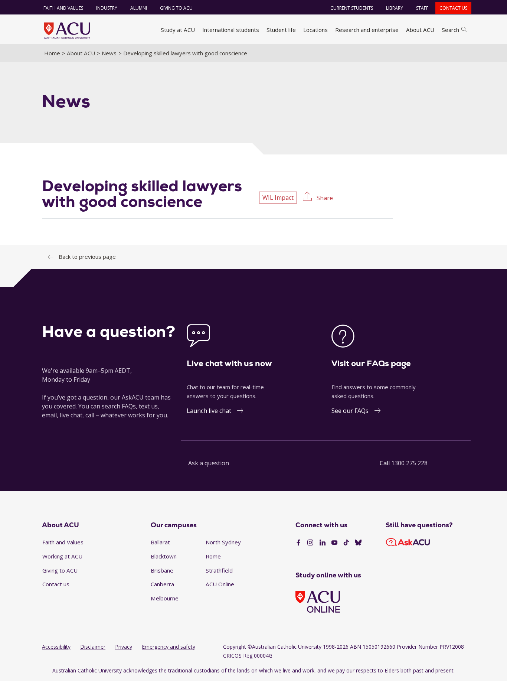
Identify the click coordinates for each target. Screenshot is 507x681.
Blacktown (164, 556)
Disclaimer (92, 646)
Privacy (123, 646)
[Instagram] (310, 542)
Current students (351, 8)
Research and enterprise (367, 29)
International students (230, 29)
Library (394, 8)
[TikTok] (346, 542)
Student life (281, 29)
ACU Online (220, 584)
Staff (422, 8)
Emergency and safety (168, 646)
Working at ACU (62, 556)
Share (324, 198)
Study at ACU (178, 29)
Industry (106, 8)
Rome (213, 556)
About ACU (420, 29)
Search (450, 29)
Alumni (138, 8)
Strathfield (219, 570)
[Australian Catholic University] (358, 542)
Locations (315, 29)
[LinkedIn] (323, 542)
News (109, 53)
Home (52, 53)
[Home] (67, 30)
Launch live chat (209, 411)
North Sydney (223, 542)
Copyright (234, 646)
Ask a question (208, 463)
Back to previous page (87, 256)
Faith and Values (63, 8)
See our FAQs (350, 411)
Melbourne (165, 598)
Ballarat (160, 542)
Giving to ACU (176, 8)
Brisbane (162, 570)
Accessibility (56, 646)
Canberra (162, 584)
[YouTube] (334, 542)
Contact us (453, 8)
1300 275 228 (409, 463)
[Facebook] (298, 542)
